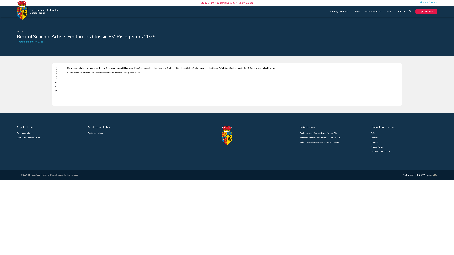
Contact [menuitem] (401, 11)
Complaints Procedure (380, 151)
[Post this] (56, 82)
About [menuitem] (357, 11)
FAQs (373, 133)
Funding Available (25, 133)
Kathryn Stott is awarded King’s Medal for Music (320, 137)
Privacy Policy (377, 147)
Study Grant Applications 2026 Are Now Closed (227, 2)
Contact (374, 137)
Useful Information (382, 127)
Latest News (308, 127)
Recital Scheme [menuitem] (373, 11)
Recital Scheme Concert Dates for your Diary (319, 133)
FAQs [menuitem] (389, 11)
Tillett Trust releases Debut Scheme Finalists (319, 142)
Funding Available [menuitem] (339, 11)
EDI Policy (375, 142)
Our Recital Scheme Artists (28, 137)
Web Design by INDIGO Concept (418, 175)
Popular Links (25, 127)
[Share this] (56, 87)
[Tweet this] (56, 91)
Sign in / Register (429, 2)
